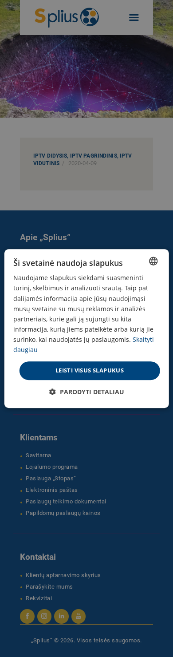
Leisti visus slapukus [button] (89, 370)
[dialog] (86, 328)
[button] (86, 392)
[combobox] (153, 261)
